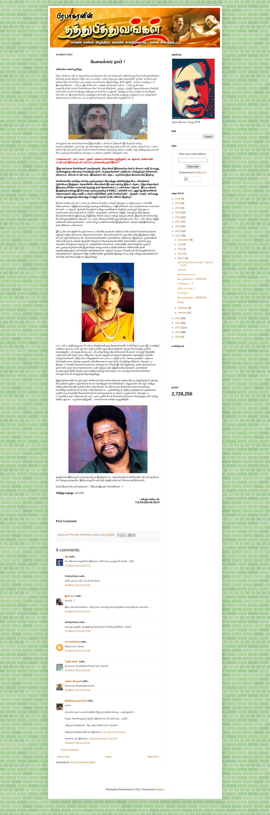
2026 (178, 198)
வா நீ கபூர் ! (182, 292)
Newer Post (63, 756)
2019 (178, 212)
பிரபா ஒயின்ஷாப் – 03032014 (192, 297)
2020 (178, 208)
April (180, 253)
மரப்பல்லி (181, 269)
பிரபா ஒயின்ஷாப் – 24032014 (192, 279)
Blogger (159, 789)
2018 (178, 217)
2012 (178, 323)
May (180, 249)
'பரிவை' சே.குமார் (73, 681)
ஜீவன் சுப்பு (70, 596)
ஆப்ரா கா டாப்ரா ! (185, 288)
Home (108, 756)
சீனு (67, 556)
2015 (178, 231)
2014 (178, 235)
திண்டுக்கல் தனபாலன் (76, 700)
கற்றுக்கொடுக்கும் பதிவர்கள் (104, 738)
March (181, 258)
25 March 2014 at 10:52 (77, 585)
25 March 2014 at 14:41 (77, 611)
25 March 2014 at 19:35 (77, 670)
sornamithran (72, 641)
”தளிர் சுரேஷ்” (71, 661)
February (183, 307)
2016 (178, 226)
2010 (178, 332)
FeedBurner (200, 172)
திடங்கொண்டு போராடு (114, 732)
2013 (178, 318)
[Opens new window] (108, 139)
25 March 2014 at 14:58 (77, 631)
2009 (178, 337)
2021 (178, 203)
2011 (178, 327)
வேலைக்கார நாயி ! (186, 274)
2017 (178, 221)
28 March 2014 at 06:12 (77, 743)
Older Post (153, 756)
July (180, 244)
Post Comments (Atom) (83, 762)
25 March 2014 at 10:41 (77, 565)
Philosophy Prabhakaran (81, 534)
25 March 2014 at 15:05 (77, 651)
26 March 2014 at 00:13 (77, 690)
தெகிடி (180, 302)
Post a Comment (70, 750)
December (184, 239)
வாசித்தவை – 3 (185, 283)
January (182, 312)
